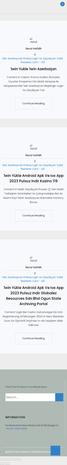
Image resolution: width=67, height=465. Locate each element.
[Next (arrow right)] (7, 463)
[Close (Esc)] (18, 459)
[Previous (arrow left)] (2, 463)
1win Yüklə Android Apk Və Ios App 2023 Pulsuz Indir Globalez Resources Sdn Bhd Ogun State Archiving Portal (34, 295)
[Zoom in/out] (2, 459)
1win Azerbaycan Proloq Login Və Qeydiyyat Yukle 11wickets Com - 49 (32, 60)
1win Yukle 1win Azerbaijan (33, 68)
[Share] (13, 459)
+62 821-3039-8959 (16, 428)
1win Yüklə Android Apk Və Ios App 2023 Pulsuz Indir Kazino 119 (34, 178)
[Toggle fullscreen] (7, 459)
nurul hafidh (34, 48)
